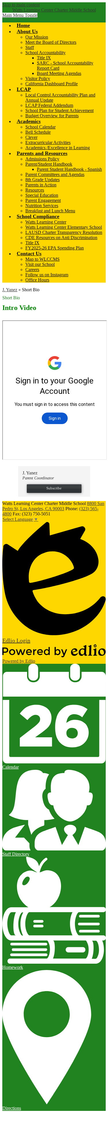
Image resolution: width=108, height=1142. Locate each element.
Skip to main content (21, 4)
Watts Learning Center (45, 222)
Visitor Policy (37, 78)
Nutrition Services (41, 205)
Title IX (44, 57)
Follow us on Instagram (46, 274)
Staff (29, 47)
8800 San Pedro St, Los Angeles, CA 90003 (53, 506)
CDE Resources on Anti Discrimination (61, 237)
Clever (31, 137)
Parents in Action (40, 184)
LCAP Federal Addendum (49, 105)
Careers (32, 269)
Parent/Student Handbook (48, 164)
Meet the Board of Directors (50, 42)
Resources (34, 190)
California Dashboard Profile (51, 83)
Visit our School (40, 264)
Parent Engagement (43, 200)
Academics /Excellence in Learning (57, 147)
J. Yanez (9, 289)
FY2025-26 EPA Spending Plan (54, 247)
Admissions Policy (42, 158)
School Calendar (40, 126)
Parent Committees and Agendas (54, 174)
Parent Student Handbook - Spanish (69, 169)
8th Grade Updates (42, 179)
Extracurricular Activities (48, 142)
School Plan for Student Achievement (59, 110)
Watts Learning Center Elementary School (63, 227)
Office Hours (37, 279)
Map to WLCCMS (42, 259)
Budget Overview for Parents (52, 115)
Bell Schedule (38, 132)
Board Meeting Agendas (59, 73)
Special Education (41, 195)
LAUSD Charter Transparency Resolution (63, 232)
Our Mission (36, 37)
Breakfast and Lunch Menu (50, 210)
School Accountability (45, 52)
